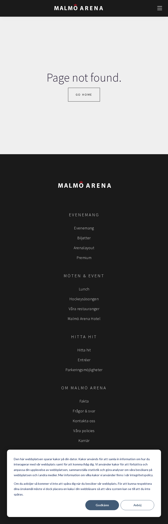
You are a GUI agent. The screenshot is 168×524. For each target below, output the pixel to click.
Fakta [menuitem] (84, 401)
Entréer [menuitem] (84, 359)
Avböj (137, 505)
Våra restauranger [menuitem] (84, 308)
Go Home (84, 95)
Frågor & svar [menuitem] (84, 410)
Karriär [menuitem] (84, 440)
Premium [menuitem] (84, 257)
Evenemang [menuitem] (84, 228)
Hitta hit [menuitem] (84, 349)
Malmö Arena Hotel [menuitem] (84, 318)
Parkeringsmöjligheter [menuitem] (84, 369)
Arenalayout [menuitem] (84, 247)
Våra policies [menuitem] (84, 430)
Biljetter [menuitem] (84, 237)
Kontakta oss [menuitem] (84, 420)
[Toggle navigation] (159, 8)
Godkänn (102, 505)
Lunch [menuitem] (84, 289)
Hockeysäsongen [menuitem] (84, 298)
